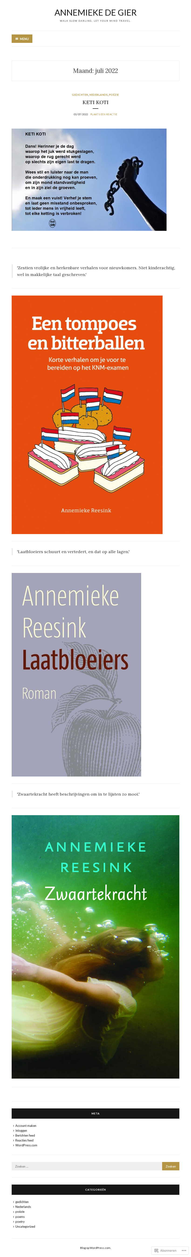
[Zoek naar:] (95, 1166)
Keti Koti (95, 102)
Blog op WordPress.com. (95, 1248)
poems (20, 1217)
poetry (20, 1221)
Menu (24, 39)
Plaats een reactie (103, 114)
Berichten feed (25, 1135)
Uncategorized (25, 1226)
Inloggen (21, 1130)
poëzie (114, 94)
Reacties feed (24, 1140)
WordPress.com (26, 1145)
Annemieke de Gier (96, 12)
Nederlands (98, 94)
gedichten (80, 94)
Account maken (25, 1126)
